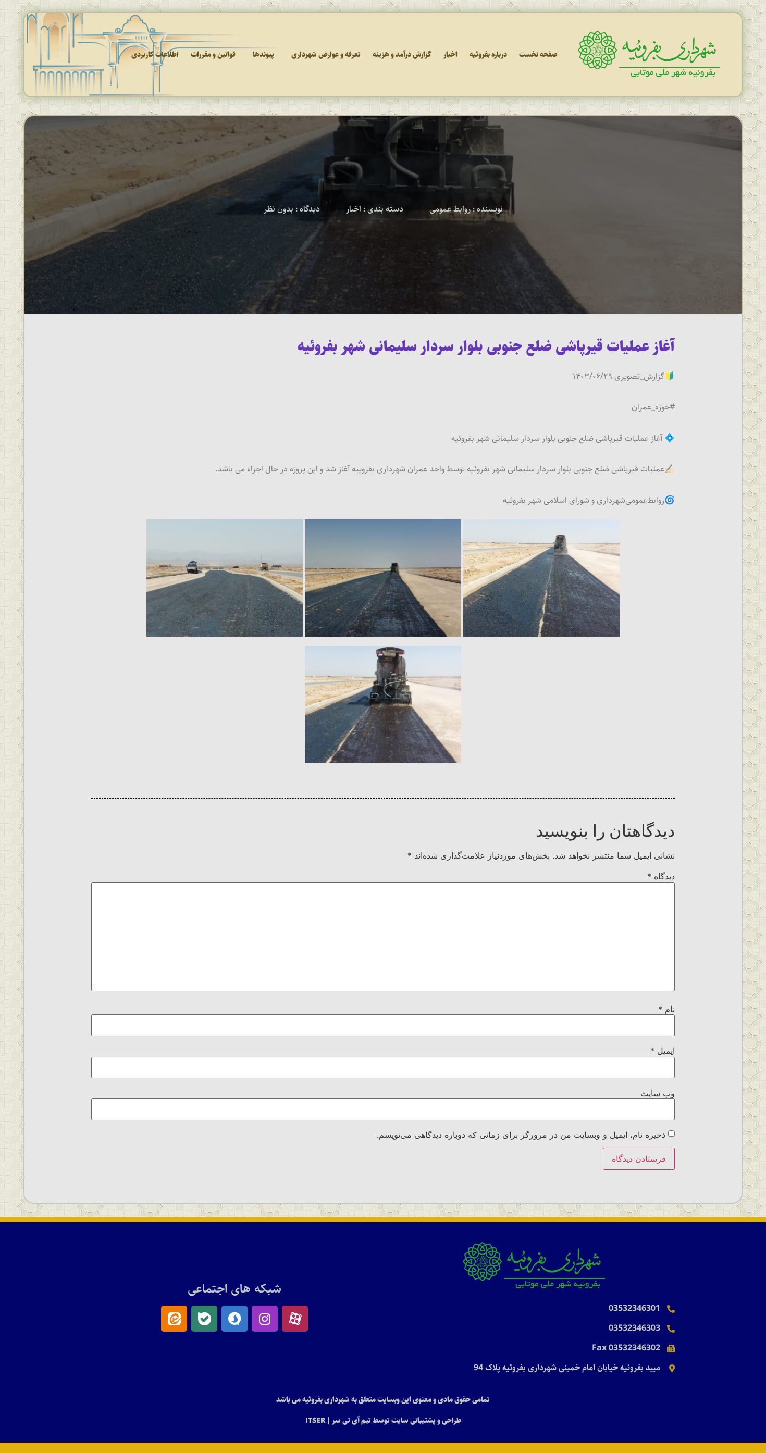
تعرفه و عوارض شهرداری (326, 54)
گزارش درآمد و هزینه (402, 54)
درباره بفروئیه (488, 54)
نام (666, 1009)
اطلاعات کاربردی (155, 54)
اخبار (450, 54)
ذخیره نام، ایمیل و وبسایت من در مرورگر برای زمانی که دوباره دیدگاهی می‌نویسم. (521, 1135)
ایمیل (662, 1051)
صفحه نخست (538, 54)
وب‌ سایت (657, 1093)
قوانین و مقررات (213, 54)
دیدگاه (661, 876)
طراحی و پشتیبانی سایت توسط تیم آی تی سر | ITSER (383, 1420)
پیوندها (263, 54)
